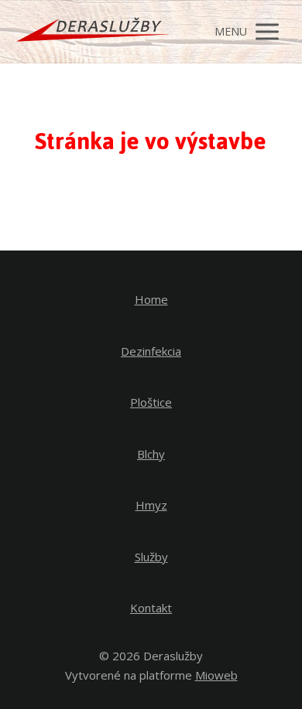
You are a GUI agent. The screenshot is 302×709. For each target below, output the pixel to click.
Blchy (151, 454)
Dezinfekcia (151, 351)
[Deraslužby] (93, 31)
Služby (151, 556)
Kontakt (151, 607)
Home (151, 299)
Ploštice (151, 402)
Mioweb (216, 675)
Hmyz (151, 505)
